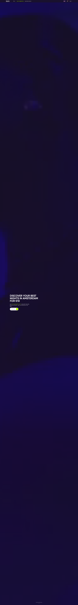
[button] (14, 309)
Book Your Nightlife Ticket (20, 1)
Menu (14, 1)
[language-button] (64, 1)
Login (70, 1)
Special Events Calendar (28, 1)
